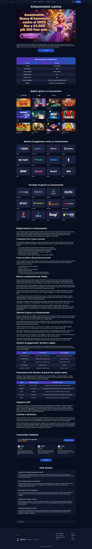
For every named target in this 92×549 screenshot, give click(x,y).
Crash (52, 95)
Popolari (22, 95)
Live (38, 95)
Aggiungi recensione (69, 440)
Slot (67, 95)
